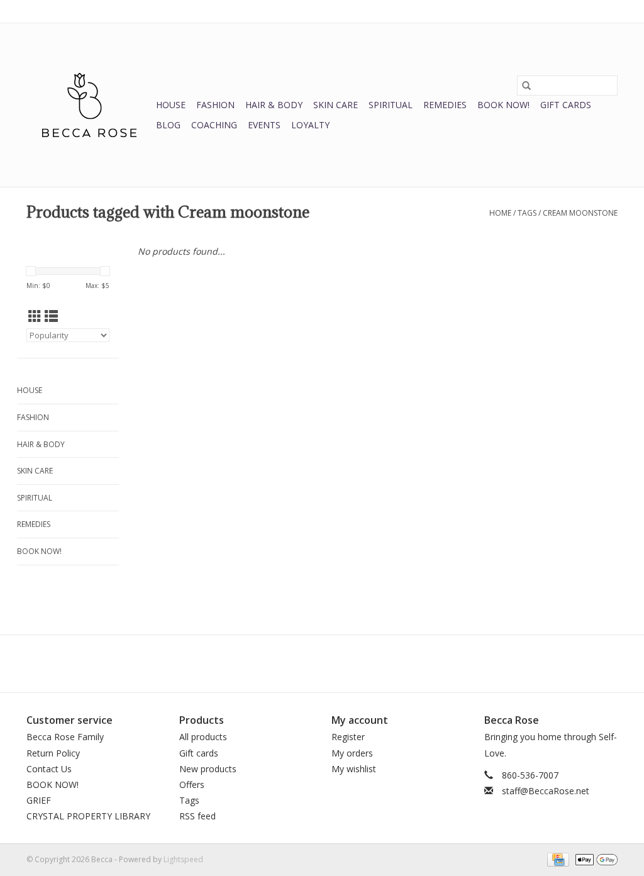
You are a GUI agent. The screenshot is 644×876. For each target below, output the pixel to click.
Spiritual (391, 105)
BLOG (168, 125)
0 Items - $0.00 (486, 11)
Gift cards (565, 105)
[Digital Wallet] (594, 858)
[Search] (526, 85)
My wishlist (353, 769)
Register (348, 737)
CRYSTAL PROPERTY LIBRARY (88, 816)
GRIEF (38, 800)
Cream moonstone (580, 213)
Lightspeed (183, 859)
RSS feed (197, 816)
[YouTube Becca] (322, 663)
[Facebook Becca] (299, 663)
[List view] (51, 316)
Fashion (215, 105)
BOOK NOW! (503, 105)
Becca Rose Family (65, 737)
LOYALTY (310, 125)
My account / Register (579, 11)
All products (203, 737)
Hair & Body (274, 105)
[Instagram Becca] (345, 663)
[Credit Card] (556, 858)
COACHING (214, 125)
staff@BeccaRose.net (545, 791)
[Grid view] (35, 316)
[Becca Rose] (89, 105)
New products (207, 769)
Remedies (445, 105)
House (171, 105)
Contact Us (49, 769)
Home (500, 213)
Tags (527, 213)
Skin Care (335, 105)
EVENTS (264, 125)
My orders (352, 753)
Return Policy (53, 753)
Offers (191, 784)
